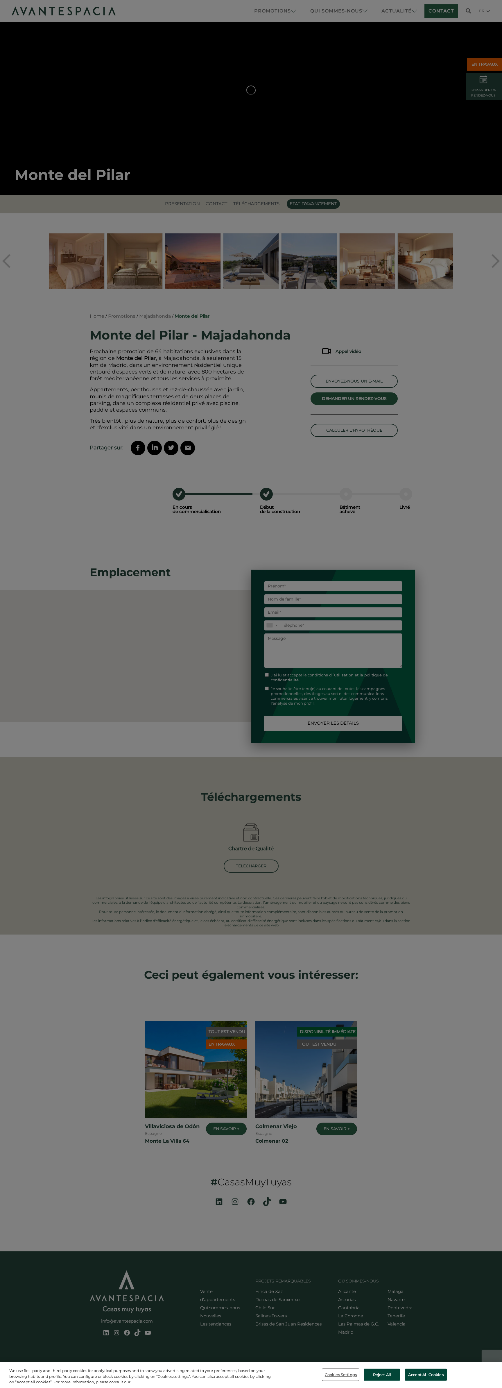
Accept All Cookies (425, 1374)
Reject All (382, 1374)
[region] (251, 1375)
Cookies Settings (341, 1374)
